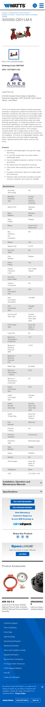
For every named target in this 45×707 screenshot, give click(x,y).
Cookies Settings (8, 700)
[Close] (42, 687)
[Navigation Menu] (41, 5)
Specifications (10, 491)
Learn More (22, 554)
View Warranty (21, 512)
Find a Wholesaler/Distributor (22, 507)
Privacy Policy (20, 693)
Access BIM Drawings (22, 519)
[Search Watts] (35, 5)
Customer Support (21, 516)
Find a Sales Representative (22, 501)
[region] (22, 695)
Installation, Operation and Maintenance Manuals (16, 483)
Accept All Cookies (22, 700)
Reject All (36, 700)
